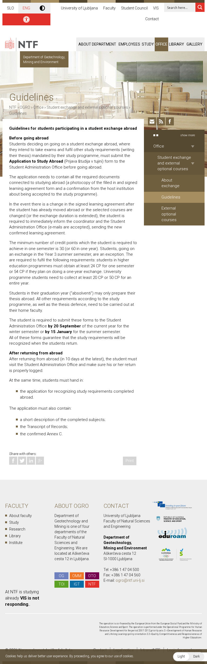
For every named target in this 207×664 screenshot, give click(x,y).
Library (176, 44)
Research (17, 529)
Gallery (194, 44)
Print (130, 460)
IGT (77, 584)
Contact (152, 19)
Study (148, 44)
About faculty (20, 516)
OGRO (25, 107)
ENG (26, 8)
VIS (156, 8)
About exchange (170, 183)
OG (61, 576)
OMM (76, 576)
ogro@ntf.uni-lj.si (130, 580)
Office (161, 44)
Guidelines (18, 113)
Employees (129, 44)
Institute (15, 542)
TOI (61, 584)
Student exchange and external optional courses (87, 107)
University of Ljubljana (79, 8)
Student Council (134, 8)
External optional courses (169, 214)
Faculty (109, 8)
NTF (12, 107)
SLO (10, 8)
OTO (92, 576)
